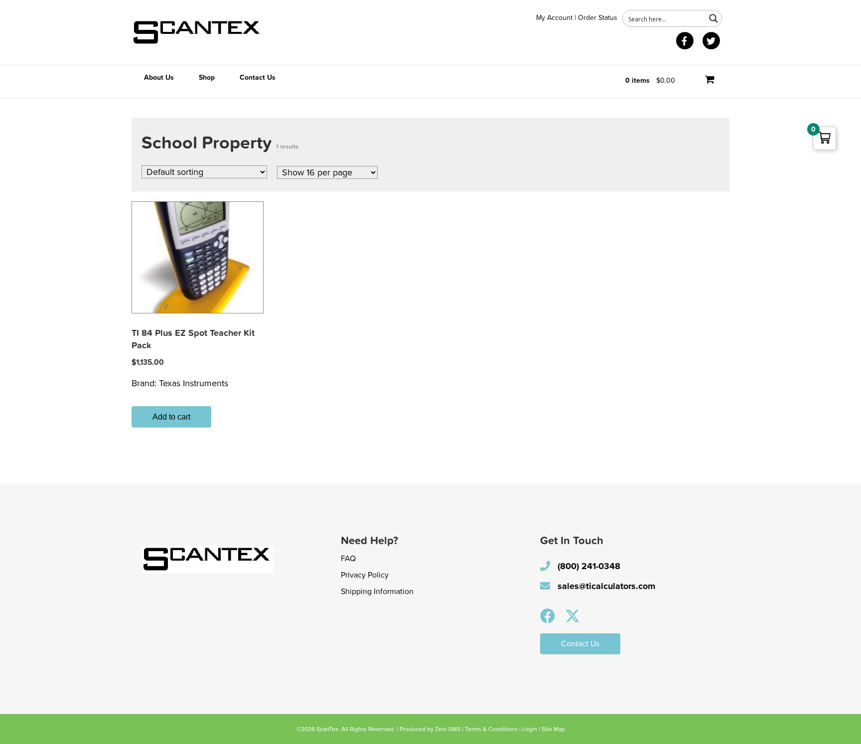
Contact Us (258, 77)
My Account (554, 17)
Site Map (553, 729)
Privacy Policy (365, 575)
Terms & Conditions (491, 729)
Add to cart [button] (171, 417)
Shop (207, 77)
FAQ (348, 559)
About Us (159, 77)
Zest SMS (447, 729)
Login (529, 729)
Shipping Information (377, 591)
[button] (547, 615)
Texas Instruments (193, 383)
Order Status (597, 17)
